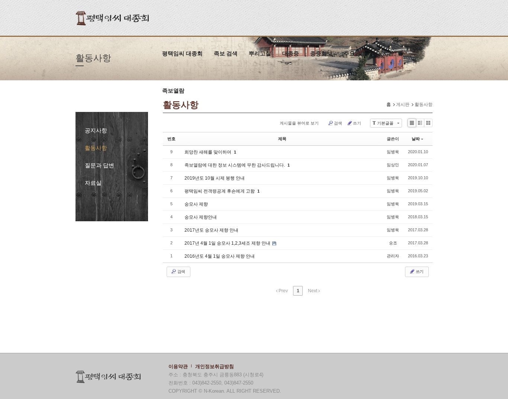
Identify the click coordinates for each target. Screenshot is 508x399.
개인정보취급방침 (214, 366)
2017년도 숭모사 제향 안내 (211, 230)
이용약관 (178, 366)
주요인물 (355, 53)
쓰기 (357, 123)
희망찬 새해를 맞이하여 (208, 152)
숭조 (393, 243)
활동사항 (96, 148)
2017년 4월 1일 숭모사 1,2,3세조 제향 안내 (227, 243)
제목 (282, 138)
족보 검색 (226, 53)
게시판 (385, 53)
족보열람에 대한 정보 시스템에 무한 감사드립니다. (235, 165)
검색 (338, 123)
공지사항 (96, 130)
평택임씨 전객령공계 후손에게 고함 (220, 191)
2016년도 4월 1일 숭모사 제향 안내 (219, 256)
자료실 (93, 183)
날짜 (416, 138)
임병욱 (393, 151)
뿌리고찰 (260, 53)
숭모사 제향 (196, 204)
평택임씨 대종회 (182, 53)
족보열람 (173, 90)
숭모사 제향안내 (200, 217)
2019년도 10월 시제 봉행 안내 (214, 178)
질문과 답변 (99, 165)
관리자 (393, 256)
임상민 (393, 165)
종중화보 (321, 53)
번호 (171, 138)
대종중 (290, 53)
